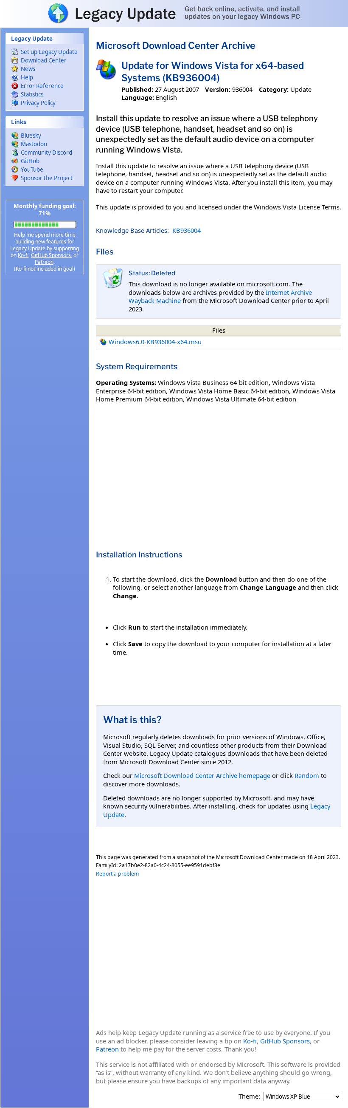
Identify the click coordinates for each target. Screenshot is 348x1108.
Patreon (44, 262)
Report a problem (117, 873)
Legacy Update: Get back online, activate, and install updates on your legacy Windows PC (174, 13)
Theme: (249, 1096)
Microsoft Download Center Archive (175, 45)
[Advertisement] (45, 416)
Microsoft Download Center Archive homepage (202, 775)
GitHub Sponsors (51, 255)
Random (307, 775)
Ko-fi (23, 255)
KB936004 (186, 230)
